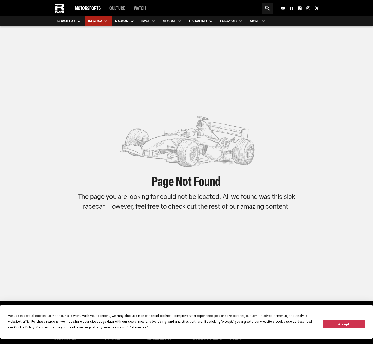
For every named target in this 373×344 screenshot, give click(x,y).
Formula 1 (114, 338)
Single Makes (159, 338)
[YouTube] (283, 8)
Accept (344, 324)
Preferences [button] (137, 327)
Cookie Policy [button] (24, 327)
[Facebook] (291, 8)
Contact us (65, 339)
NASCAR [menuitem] (121, 21)
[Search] (267, 8)
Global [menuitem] (169, 21)
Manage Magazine (204, 338)
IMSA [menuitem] (145, 21)
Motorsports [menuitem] (88, 8)
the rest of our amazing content (243, 206)
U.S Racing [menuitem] (198, 21)
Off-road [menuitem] (228, 21)
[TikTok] (300, 8)
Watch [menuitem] (140, 8)
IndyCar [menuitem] (95, 21)
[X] (317, 8)
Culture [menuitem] (117, 8)
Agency (237, 338)
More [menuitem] (255, 21)
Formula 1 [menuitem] (66, 21)
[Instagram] (308, 8)
